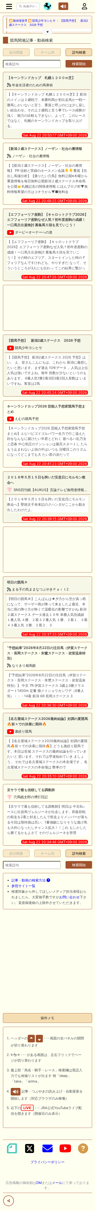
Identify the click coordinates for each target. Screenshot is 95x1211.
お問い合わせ (69, 897)
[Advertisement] (47, 308)
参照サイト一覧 (23, 886)
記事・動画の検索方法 (29, 880)
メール (57, 1183)
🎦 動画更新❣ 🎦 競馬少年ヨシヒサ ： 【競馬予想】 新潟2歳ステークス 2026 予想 (48, 23)
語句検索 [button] (79, 52)
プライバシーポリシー (47, 1162)
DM (39, 1183)
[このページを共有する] (8, 1200)
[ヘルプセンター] (83, 1148)
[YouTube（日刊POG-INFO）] (65, 1148)
